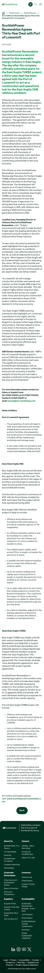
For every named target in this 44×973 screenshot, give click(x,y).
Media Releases (30, 13)
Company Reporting (12, 865)
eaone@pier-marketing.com (21, 401)
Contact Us (10, 963)
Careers (25, 841)
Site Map (21, 963)
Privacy (13, 960)
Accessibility (24, 960)
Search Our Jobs (28, 858)
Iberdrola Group (31, 831)
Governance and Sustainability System (10, 882)
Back (22, 810)
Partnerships (9, 868)
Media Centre (14, 13)
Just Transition (27, 914)
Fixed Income (27, 877)
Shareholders (27, 881)
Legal (5, 960)
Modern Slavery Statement (26, 965)
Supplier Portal (10, 904)
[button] (36, 4)
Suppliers (8, 899)
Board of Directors (11, 888)
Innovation (26, 930)
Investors (26, 873)
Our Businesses (10, 852)
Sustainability (28, 899)
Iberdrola (7, 855)
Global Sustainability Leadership (27, 935)
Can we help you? (11, 919)
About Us (8, 841)
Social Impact (27, 918)
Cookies (35, 960)
